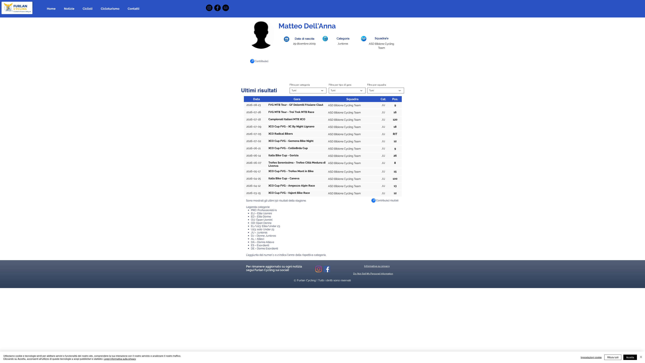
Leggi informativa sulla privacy (120, 358)
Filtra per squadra (376, 85)
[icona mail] (225, 8)
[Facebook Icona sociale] (327, 269)
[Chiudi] (641, 357)
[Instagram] (209, 8)
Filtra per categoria (300, 85)
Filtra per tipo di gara (340, 85)
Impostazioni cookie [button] (591, 357)
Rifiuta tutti (612, 357)
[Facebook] (217, 8)
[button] (252, 61)
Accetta (630, 357)
